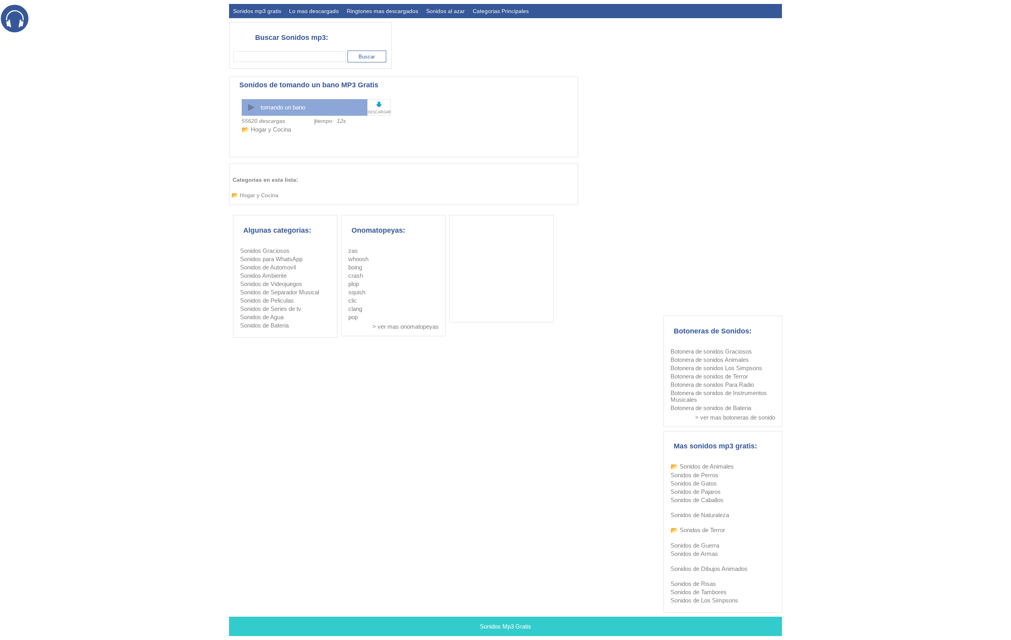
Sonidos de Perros (694, 475)
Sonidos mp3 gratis (257, 11)
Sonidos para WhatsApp (271, 259)
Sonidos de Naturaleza (700, 515)
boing (355, 267)
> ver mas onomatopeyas (405, 326)
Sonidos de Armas (694, 553)
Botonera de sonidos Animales (710, 359)
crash (355, 275)
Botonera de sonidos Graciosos (711, 351)
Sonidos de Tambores (699, 592)
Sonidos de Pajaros (696, 491)
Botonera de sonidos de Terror (709, 376)
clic (352, 300)
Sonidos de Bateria (264, 325)
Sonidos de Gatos (694, 483)
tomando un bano (283, 107)
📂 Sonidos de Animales (702, 466)
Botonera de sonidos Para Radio (712, 384)
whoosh (358, 259)
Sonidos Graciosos (264, 250)
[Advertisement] (638, 42)
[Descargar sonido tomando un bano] (379, 104)
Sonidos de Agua (262, 317)
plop (353, 283)
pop (353, 317)
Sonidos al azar (445, 11)
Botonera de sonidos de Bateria (711, 408)
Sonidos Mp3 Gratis (505, 626)
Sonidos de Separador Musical (279, 292)
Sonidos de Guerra (695, 545)
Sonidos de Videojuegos (271, 283)
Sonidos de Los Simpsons (704, 600)
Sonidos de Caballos (697, 500)
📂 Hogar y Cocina (266, 129)
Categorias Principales (501, 11)
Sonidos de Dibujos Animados (709, 568)
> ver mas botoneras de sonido (735, 417)
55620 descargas (263, 121)
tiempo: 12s (330, 121)
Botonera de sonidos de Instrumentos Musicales (719, 396)
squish (356, 292)
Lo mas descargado (314, 11)
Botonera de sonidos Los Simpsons (716, 368)
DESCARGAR (379, 112)
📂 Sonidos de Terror (698, 530)
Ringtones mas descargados (382, 11)
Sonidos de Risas (693, 583)
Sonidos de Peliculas (267, 300)
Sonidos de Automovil (268, 267)
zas (353, 250)
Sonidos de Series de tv (270, 308)
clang (355, 308)
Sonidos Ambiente (263, 275)
